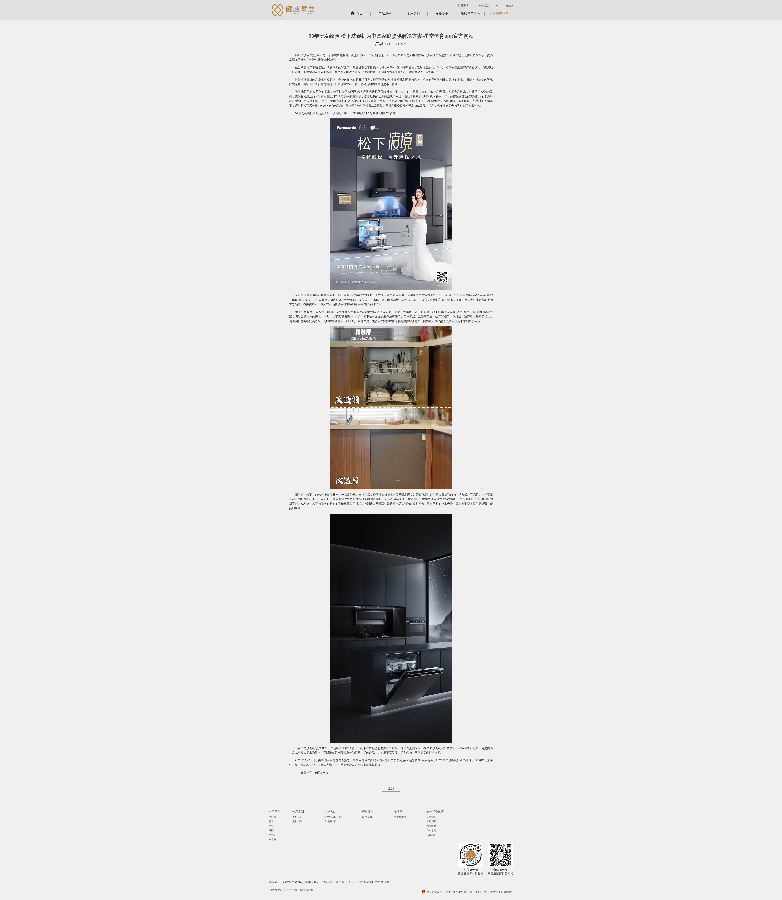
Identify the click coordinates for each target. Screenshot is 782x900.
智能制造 (431, 825)
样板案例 (441, 13)
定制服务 (297, 821)
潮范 (271, 830)
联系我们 (431, 834)
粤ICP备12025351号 (474, 892)
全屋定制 (413, 13)
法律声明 (495, 892)
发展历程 (431, 821)
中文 (496, 5)
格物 (271, 825)
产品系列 (384, 13)
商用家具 (463, 5)
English (508, 5)
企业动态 (431, 830)
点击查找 (357, 882)
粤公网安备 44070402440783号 (444, 892)
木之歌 (272, 839)
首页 (359, 13)
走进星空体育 (499, 13)
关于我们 (431, 816)
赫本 (271, 821)
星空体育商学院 (333, 816)
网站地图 (508, 892)
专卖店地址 (400, 816)
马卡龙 (272, 834)
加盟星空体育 (470, 13)
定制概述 (297, 816)
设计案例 (367, 816)
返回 (391, 788)
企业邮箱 (483, 5)
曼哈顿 (272, 816)
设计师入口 (330, 821)
